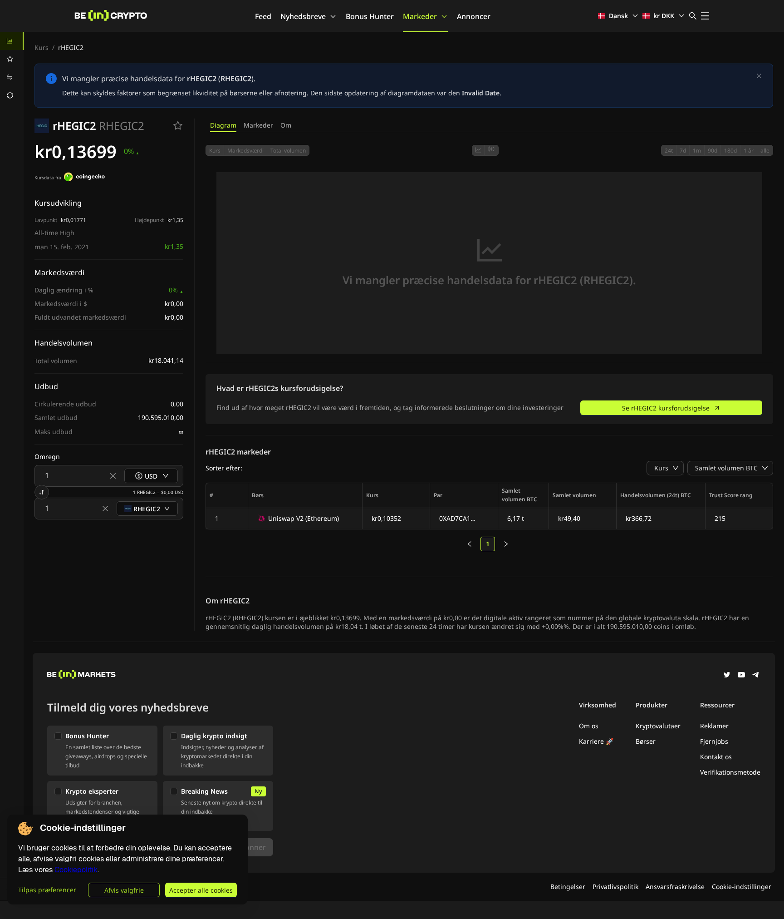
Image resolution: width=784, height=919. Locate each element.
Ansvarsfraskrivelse (675, 886)
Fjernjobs (714, 741)
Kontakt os (716, 756)
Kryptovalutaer (658, 725)
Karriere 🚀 (596, 741)
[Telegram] (755, 675)
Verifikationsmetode (730, 772)
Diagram (223, 125)
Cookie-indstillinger (741, 886)
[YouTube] (741, 675)
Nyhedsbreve (303, 16)
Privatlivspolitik (615, 886)
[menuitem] (12, 41)
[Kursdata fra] (84, 178)
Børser (646, 741)
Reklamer (714, 725)
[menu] (12, 68)
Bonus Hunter (370, 16)
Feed (263, 16)
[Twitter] (726, 675)
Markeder (420, 16)
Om (285, 125)
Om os (588, 725)
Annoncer (473, 16)
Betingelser (567, 886)
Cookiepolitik (76, 870)
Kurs (41, 47)
